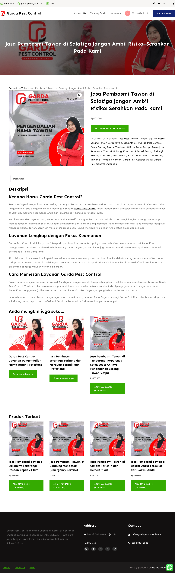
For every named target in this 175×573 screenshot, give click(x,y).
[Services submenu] (121, 13)
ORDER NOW (164, 13)
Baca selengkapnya (23, 374)
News (32, 567)
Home (6, 567)
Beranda (13, 88)
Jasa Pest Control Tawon (133, 138)
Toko (24, 88)
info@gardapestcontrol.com (146, 534)
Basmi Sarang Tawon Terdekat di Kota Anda (116, 147)
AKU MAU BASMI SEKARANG (110, 128)
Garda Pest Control (24, 13)
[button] (79, 95)
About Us (20, 567)
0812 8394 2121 (140, 543)
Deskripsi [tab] (18, 178)
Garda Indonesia (162, 567)
